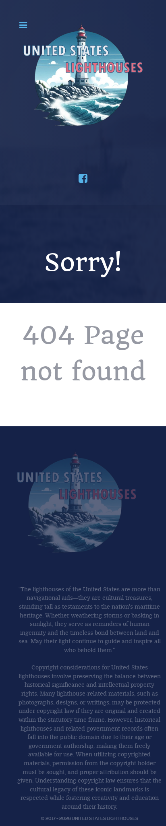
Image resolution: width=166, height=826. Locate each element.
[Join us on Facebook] (83, 179)
